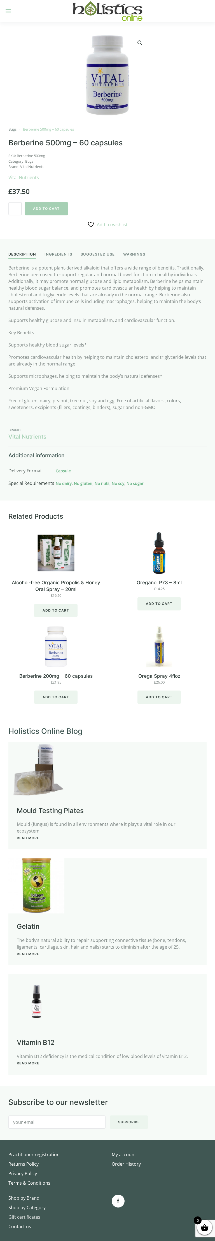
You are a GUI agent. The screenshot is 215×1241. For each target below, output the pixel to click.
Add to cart (46, 208)
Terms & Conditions (29, 1183)
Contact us (19, 1226)
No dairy (64, 483)
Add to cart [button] (56, 610)
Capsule (63, 470)
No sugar (135, 483)
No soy (118, 483)
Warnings (134, 254)
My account (124, 1154)
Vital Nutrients (32, 166)
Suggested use (98, 254)
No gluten (83, 483)
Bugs (12, 129)
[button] (140, 43)
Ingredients (58, 254)
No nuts (102, 483)
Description (22, 254)
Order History (126, 1164)
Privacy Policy (22, 1173)
